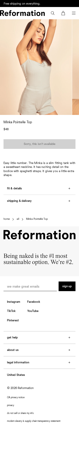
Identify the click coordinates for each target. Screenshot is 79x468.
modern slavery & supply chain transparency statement (33, 421)
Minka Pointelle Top (37, 219)
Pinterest (13, 320)
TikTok (11, 311)
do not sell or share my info (20, 413)
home (7, 219)
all (18, 219)
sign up (67, 286)
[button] (52, 13)
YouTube (32, 311)
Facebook (33, 301)
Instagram (13, 301)
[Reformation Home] (22, 13)
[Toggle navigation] (73, 13)
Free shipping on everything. (22, 3)
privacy (10, 405)
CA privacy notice (16, 397)
